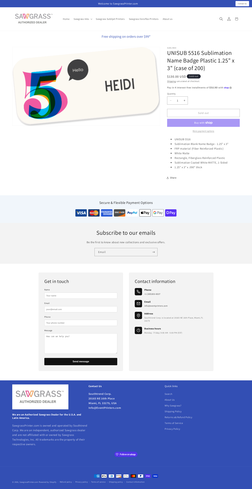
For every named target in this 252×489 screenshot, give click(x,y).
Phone (47, 317)
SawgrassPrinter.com (29, 482)
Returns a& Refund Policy (178, 417)
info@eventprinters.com (156, 305)
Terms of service (98, 482)
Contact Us (242, 3)
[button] (83, 19)
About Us (170, 399)
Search (168, 394)
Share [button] (173, 177)
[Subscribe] (153, 252)
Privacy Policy (172, 428)
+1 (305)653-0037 (152, 294)
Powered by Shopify (47, 482)
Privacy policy (81, 482)
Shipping (171, 81)
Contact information (135, 482)
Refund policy (66, 482)
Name (47, 289)
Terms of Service (174, 423)
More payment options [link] (203, 131)
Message (48, 330)
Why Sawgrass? (173, 405)
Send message (81, 361)
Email (47, 303)
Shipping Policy (173, 411)
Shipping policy (116, 482)
